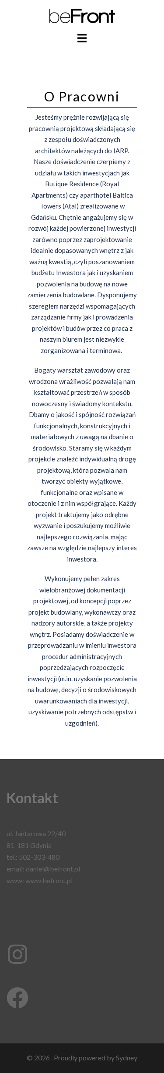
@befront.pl (62, 868)
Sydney (126, 1057)
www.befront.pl (49, 880)
